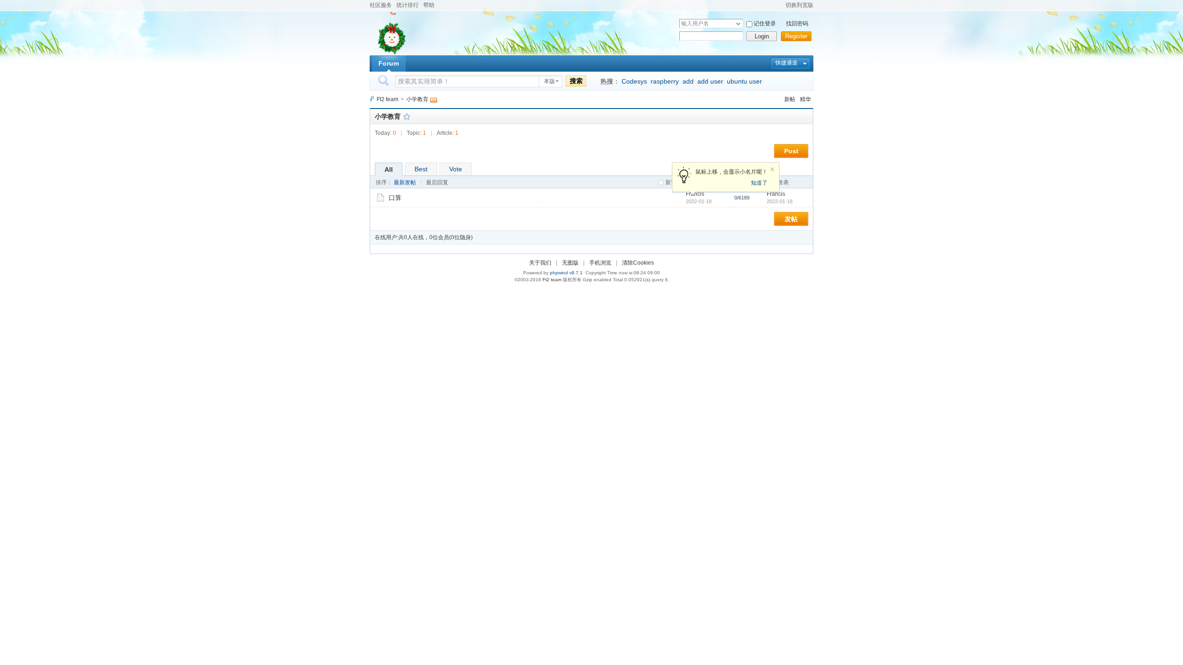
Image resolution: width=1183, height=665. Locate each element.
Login (762, 36)
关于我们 (540, 263)
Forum (388, 63)
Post (791, 151)
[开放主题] (380, 197)
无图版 (570, 263)
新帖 (789, 99)
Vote (455, 169)
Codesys (634, 81)
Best (421, 169)
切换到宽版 (799, 5)
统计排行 (407, 5)
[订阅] (433, 99)
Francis (776, 194)
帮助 (428, 5)
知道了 (759, 183)
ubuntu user (744, 81)
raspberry (665, 81)
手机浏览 (600, 263)
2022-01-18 (780, 201)
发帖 (791, 219)
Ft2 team (387, 99)
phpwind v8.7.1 (566, 272)
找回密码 (797, 23)
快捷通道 (786, 63)
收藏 (406, 116)
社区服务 (381, 5)
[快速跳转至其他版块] (372, 99)
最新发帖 (405, 182)
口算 (395, 197)
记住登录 (765, 23)
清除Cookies (638, 263)
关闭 (772, 169)
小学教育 (417, 99)
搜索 (576, 81)
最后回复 (437, 182)
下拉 (738, 23)
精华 (805, 99)
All (388, 169)
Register (796, 36)
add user (710, 81)
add (688, 81)
